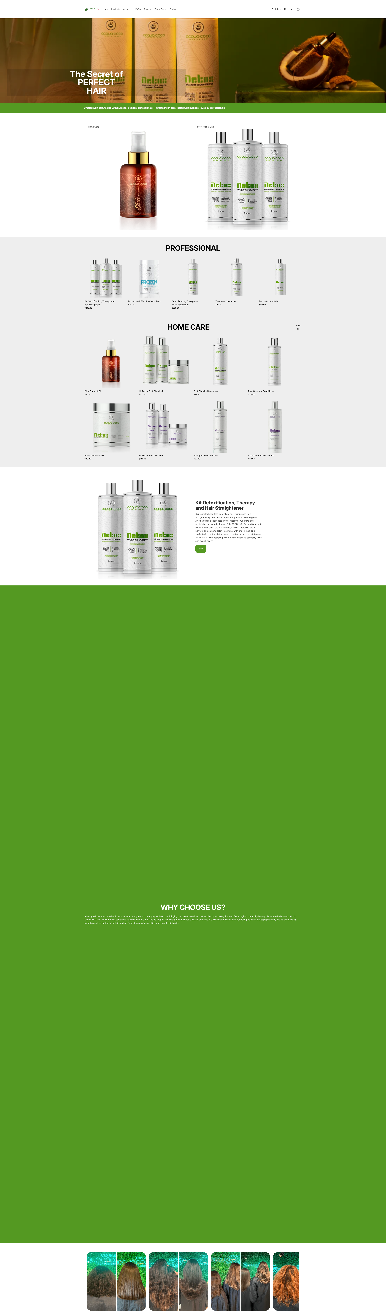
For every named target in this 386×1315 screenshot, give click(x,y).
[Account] (291, 9)
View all (298, 327)
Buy (201, 548)
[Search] (285, 9)
